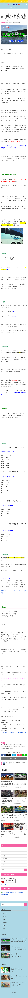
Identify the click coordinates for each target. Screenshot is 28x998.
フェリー (15, 746)
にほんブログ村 (4, 894)
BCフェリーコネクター (7, 744)
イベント (5, 850)
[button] (3, 755)
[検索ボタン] (26, 4)
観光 (4, 865)
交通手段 (22, 746)
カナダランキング (4, 884)
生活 (4, 861)
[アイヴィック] (14, 4)
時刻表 (7, 748)
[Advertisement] (12, 430)
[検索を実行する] (25, 870)
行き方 (11, 748)
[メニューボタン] (1, 4)
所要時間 (3, 748)
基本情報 (5, 858)
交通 (3, 22)
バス (14, 744)
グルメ (4, 853)
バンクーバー (18, 744)
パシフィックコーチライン (7, 746)
